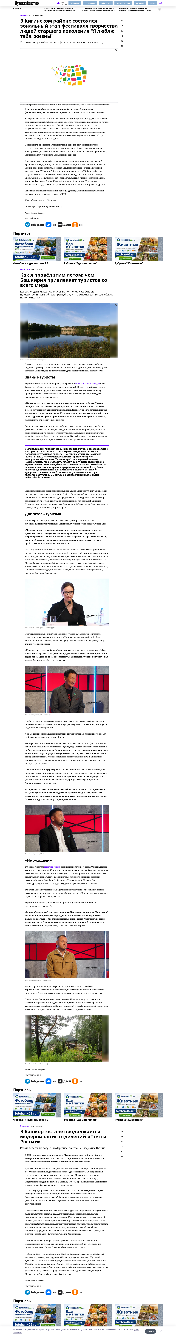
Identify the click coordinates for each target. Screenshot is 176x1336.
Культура (140, 3)
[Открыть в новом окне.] (34, 224)
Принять (150, 1331)
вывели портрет (52, 866)
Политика (75, 3)
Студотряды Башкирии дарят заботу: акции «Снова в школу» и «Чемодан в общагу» (98, 9)
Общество (106, 3)
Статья (17, 8)
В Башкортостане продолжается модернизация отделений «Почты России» (59, 9)
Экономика (90, 3)
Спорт (152, 3)
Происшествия (123, 3)
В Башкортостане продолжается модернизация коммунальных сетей (135, 9)
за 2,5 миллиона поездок (87, 383)
